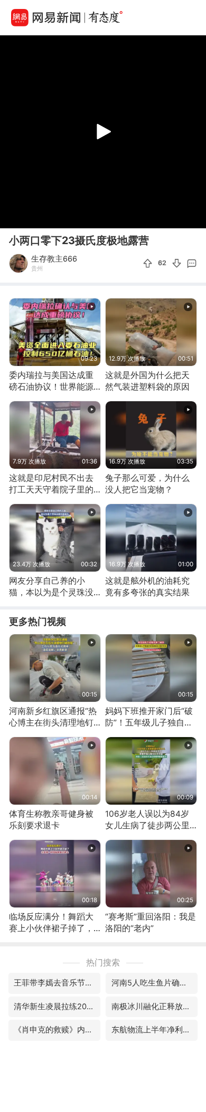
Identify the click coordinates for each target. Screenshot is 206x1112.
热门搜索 (103, 963)
